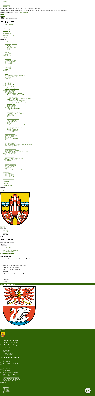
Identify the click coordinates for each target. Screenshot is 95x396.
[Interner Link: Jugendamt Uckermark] (49, 378)
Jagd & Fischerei (8, 160)
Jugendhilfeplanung (11, 120)
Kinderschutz (10, 114)
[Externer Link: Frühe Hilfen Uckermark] (49, 379)
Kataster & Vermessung (10, 157)
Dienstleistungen (8, 53)
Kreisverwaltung (6, 41)
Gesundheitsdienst (9, 122)
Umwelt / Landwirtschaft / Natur (10, 159)
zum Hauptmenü (6, 2)
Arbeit (4, 79)
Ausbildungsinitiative (9, 84)
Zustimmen (2, 16)
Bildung (4, 85)
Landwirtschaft (8, 161)
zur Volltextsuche (6, 6)
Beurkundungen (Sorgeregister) (14, 112)
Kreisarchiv (9, 51)
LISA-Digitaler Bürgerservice (11, 91)
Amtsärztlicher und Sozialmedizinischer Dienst (17, 124)
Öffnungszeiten (8, 68)
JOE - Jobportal (8, 83)
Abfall (6, 168)
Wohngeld (9, 96)
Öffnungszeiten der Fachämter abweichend (9, 372)
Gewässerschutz (8, 167)
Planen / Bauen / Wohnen (10, 154)
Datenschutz (5, 387)
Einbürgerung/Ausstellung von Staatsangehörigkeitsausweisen (18, 144)
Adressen (7, 69)
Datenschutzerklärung (23, 12)
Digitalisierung (8, 78)
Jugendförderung (11, 115)
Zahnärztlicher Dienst (11, 126)
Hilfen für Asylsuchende (12, 97)
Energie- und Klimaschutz (10, 165)
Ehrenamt (7, 139)
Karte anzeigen (12, 253)
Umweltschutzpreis (9, 57)
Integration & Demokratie (10, 132)
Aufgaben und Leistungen (10, 87)
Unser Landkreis (8, 71)
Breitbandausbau (8, 77)
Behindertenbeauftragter (10, 134)
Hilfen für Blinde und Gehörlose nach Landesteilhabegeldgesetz (20, 98)
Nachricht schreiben (4, 253)
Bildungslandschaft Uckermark (11, 86)
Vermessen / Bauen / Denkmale (9, 153)
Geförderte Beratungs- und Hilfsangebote (16, 100)
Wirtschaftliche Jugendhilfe (13, 119)
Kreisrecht (9, 48)
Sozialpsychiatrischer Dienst (13, 129)
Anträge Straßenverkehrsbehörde (12, 150)
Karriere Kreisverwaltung (10, 81)
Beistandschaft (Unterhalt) (12, 111)
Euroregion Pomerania (9, 177)
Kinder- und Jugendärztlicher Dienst (14, 127)
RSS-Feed (5, 392)
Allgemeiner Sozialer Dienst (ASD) (14, 108)
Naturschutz (7, 162)
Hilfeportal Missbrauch (12, 121)
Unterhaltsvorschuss (11, 109)
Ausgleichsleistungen (11, 106)
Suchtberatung (10, 128)
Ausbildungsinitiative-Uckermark (12, 89)
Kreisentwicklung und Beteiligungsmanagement (15, 75)
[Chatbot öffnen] (88, 390)
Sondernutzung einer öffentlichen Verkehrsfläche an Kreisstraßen (19, 151)
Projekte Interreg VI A (9, 176)
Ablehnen (2, 14)
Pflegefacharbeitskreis (9, 141)
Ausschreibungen (8, 63)
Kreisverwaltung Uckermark (11, 44)
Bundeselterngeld (11, 117)
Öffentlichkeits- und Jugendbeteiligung (13, 76)
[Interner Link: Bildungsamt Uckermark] (49, 375)
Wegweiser (7, 52)
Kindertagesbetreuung (12, 116)
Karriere (6, 42)
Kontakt (6, 54)
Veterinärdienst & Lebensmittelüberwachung (14, 131)
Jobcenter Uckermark (9, 82)
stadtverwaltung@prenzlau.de (10, 250)
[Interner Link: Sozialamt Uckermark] (49, 374)
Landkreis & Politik (7, 70)
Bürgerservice (6, 189)
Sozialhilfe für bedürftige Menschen (14, 93)
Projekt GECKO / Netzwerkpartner (12, 138)
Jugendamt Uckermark (10, 107)
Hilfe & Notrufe (8, 67)
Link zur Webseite (8, 251)
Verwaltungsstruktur (11, 47)
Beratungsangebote (11, 105)
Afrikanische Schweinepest (10, 60)
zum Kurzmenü (6, 3)
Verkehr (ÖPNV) (8, 147)
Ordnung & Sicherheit (9, 146)
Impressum (5, 385)
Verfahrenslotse (8, 137)
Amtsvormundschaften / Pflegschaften (15, 113)
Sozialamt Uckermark (9, 92)
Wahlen (6, 74)
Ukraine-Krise (8, 59)
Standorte (9, 45)
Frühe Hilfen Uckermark (10, 136)
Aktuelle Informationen (10, 61)
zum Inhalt (5, 1)
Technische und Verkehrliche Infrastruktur (14, 158)
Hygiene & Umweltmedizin (12, 130)
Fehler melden (6, 389)
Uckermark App (8, 56)
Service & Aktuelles (7, 55)
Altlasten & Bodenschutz (10, 166)
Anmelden (5, 384)
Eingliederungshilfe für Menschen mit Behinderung (18, 94)
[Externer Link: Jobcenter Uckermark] (49, 377)
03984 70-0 (9, 353)
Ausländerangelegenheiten (10, 143)
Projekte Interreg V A (9, 174)
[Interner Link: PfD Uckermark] (49, 380)
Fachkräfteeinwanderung (10, 152)
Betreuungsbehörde (11, 123)
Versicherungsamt (11, 104)
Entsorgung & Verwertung (10, 164)
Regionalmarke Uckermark (8, 179)
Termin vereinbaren (9, 64)
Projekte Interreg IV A (9, 175)
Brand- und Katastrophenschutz (12, 145)
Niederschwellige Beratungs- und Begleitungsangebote (19, 101)
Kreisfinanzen (10, 49)
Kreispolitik (7, 72)
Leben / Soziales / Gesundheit (9, 90)
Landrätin (9, 46)
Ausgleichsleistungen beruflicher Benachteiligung (17, 102)
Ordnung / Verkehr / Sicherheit (9, 142)
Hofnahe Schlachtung (9, 171)
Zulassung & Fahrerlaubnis (10, 149)
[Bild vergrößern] (49, 306)
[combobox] (14, 18)
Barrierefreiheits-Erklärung (8, 390)
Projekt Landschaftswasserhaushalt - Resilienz (15, 169)
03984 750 (7, 247)
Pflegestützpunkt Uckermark (13, 99)
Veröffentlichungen (9, 62)
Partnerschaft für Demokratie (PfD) (12, 135)
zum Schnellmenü (6, 5)
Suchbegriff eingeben (5, 18)
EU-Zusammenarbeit (7, 173)
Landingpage (5, 230)
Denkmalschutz (8, 156)
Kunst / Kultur (6, 172)
